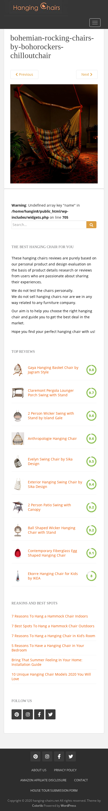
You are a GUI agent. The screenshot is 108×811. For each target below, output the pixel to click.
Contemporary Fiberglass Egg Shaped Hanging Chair (52, 553)
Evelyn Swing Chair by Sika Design (50, 461)
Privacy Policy (65, 770)
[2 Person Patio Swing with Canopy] (18, 507)
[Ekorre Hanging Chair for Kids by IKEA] (18, 576)
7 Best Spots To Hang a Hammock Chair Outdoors (53, 626)
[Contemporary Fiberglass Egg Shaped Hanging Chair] (18, 553)
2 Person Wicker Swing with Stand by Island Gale (51, 415)
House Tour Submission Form (54, 790)
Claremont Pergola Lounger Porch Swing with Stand (51, 392)
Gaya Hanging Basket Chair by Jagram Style (53, 369)
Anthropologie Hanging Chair (52, 438)
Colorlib (37, 805)
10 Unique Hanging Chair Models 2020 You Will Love (51, 676)
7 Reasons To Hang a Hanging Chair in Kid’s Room (53, 635)
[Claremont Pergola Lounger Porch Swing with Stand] (18, 393)
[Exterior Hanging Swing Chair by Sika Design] (18, 484)
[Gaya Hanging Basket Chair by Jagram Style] (18, 370)
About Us (38, 770)
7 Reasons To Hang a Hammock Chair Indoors (50, 616)
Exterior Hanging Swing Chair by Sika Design (55, 484)
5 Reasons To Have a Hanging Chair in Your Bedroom (48, 647)
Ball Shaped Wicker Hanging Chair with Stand (51, 530)
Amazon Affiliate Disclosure (43, 780)
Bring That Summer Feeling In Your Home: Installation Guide (47, 662)
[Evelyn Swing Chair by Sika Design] (18, 461)
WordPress (68, 805)
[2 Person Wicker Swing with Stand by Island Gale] (18, 415)
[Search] (91, 224)
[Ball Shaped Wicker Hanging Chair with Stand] (18, 530)
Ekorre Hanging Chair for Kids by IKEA (53, 576)
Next (85, 74)
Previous (25, 74)
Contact (81, 780)
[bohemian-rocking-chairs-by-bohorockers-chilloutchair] (54, 133)
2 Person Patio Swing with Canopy (49, 507)
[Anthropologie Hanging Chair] (18, 438)
